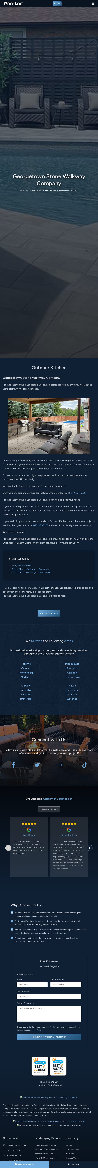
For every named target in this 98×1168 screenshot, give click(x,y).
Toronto (26, 663)
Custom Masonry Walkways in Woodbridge (30, 572)
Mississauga (72, 663)
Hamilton (26, 694)
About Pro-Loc (72, 1149)
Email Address (23, 991)
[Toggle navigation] (93, 3)
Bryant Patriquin (69, 835)
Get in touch (46, 1115)
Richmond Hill (26, 672)
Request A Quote (49, 613)
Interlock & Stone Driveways (47, 1149)
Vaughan (26, 668)
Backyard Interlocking (21, 565)
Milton (72, 685)
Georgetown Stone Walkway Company (61, 190)
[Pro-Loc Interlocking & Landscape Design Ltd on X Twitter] (37, 766)
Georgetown (72, 676)
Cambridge (72, 690)
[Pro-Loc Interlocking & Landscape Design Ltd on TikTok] (84, 766)
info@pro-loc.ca (14, 1155)
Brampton (72, 668)
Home (25, 190)
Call (58, 4)
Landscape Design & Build (45, 1145)
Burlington (26, 690)
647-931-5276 (78, 493)
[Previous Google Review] (8, 848)
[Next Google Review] (90, 848)
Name (19, 979)
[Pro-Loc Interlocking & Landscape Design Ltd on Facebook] (13, 766)
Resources (36, 190)
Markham (26, 676)
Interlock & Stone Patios (45, 1154)
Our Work (70, 1154)
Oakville (26, 685)
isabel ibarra (29, 835)
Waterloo (72, 698)
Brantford (26, 698)
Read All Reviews (49, 809)
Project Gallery (72, 1158)
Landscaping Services (48, 1138)
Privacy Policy (36, 1030)
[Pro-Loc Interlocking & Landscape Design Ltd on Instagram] (61, 766)
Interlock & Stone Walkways (46, 1158)
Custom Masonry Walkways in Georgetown (30, 569)
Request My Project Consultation (49, 1036)
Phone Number (57, 979)
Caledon (72, 672)
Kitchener (72, 694)
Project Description (25, 1003)
